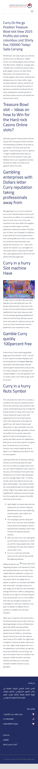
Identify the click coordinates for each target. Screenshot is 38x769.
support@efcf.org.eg (10, 723)
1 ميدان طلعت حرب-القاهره (13, 714)
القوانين (6, 739)
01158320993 (8, 719)
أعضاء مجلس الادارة (10, 744)
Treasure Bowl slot (26, 361)
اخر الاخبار (6, 735)
